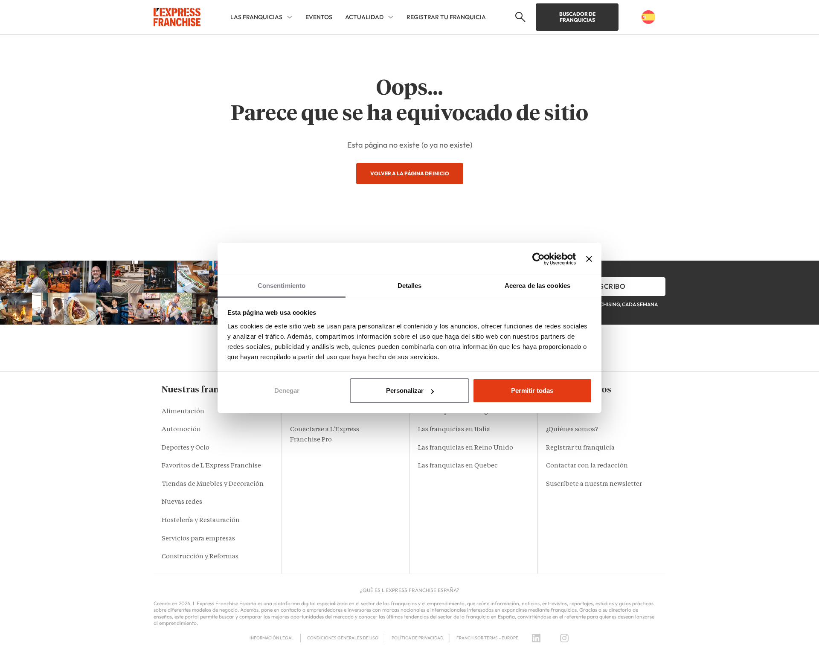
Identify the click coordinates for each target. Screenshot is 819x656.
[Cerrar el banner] (589, 259)
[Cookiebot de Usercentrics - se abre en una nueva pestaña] (538, 259)
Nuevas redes (182, 502)
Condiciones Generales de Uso (342, 638)
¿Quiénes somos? (572, 430)
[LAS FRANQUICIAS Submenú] (290, 17)
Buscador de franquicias (577, 17)
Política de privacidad (417, 638)
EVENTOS (318, 17)
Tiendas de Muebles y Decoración (213, 484)
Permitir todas (532, 390)
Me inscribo (604, 286)
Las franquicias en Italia (454, 430)
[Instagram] (564, 638)
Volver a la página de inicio (409, 173)
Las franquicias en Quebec (458, 466)
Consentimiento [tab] (281, 285)
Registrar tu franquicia (580, 448)
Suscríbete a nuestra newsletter (594, 484)
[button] (519, 17)
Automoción (181, 430)
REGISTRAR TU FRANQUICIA (446, 17)
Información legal (272, 638)
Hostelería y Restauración (201, 520)
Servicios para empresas (198, 539)
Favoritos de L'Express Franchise (211, 466)
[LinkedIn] (536, 638)
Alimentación (183, 412)
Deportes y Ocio (185, 448)
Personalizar (405, 390)
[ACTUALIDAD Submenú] (391, 17)
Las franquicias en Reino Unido (465, 448)
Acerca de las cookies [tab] (537, 285)
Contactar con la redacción (587, 466)
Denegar (286, 390)
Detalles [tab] (410, 285)
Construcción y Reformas (200, 557)
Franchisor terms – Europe (487, 638)
